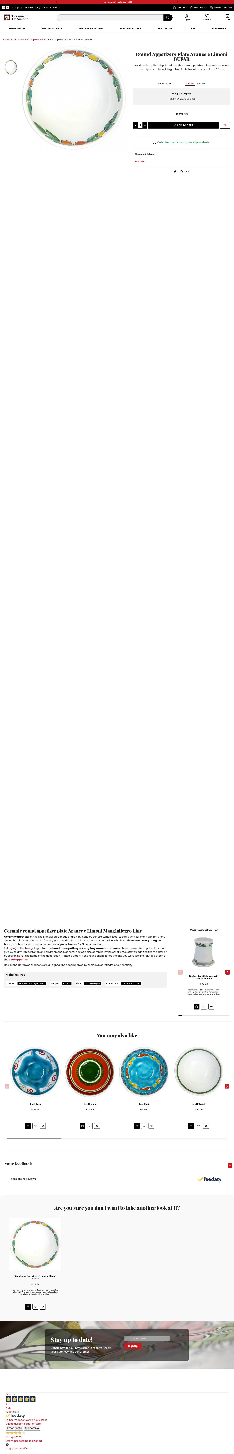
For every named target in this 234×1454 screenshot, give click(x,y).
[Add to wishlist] (225, 125)
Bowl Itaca (35, 1104)
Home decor (17, 28)
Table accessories (91, 28)
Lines (191, 28)
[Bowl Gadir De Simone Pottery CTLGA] (144, 1072)
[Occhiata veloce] (211, 1006)
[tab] (17, 29)
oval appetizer (18, 959)
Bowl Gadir (144, 1104)
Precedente (14, 1428)
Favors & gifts (52, 28)
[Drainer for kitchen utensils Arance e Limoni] (204, 951)
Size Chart (140, 161)
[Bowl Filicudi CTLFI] (199, 1072)
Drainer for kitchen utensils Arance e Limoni (204, 977)
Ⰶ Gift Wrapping (183, 99)
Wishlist (207, 19)
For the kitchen (130, 28)
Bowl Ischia (90, 1104)
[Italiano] (225, 7)
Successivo (32, 1428)
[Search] (168, 17)
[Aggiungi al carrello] (196, 1006)
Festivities (165, 28)
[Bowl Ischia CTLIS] (90, 1072)
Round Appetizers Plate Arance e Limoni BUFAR (35, 1277)
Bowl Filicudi (198, 1104)
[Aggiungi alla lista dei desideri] (204, 1006)
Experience (219, 28)
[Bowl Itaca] (35, 1072)
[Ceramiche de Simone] (15, 17)
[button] (56, 2)
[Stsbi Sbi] (3, 7)
